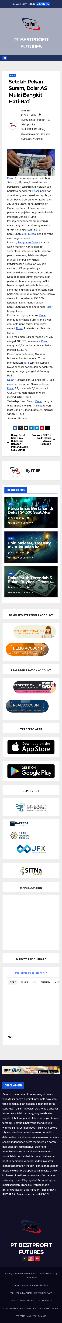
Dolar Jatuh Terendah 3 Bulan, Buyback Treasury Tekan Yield (31, 581)
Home (17, 1285)
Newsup (50, 1273)
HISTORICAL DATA (43, 1293)
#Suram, (38, 138)
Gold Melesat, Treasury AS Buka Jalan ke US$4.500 (29, 547)
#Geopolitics (28, 124)
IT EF (27, 110)
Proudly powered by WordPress (21, 1273)
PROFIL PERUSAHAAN (48, 1308)
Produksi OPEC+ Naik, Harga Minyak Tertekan (41, 439)
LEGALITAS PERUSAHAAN (39, 1300)
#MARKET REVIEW (32, 129)
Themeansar (30, 1277)
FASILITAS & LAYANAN (21, 1293)
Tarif (26, 362)
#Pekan (45, 134)
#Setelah (26, 138)
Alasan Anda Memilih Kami (35, 1285)
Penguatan (24, 242)
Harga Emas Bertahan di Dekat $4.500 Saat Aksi (30, 510)
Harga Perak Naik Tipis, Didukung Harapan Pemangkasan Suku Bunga (19, 442)
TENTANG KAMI (23, 1316)
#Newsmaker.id (30, 134)
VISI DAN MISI (40, 1316)
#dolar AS (43, 119)
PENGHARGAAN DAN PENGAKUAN (19, 1308)
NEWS (12, 75)
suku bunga (28, 233)
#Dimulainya (28, 119)
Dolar (10, 178)
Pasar (35, 191)
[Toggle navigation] (33, 58)
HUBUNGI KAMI (17, 1300)
